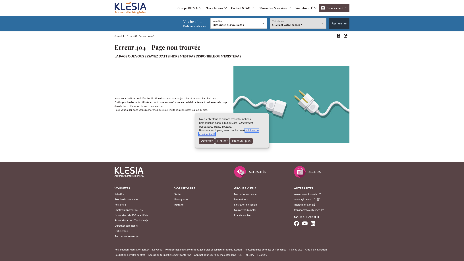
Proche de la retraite (126, 199)
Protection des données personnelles (265, 249)
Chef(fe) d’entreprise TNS (129, 209)
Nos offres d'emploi (245, 209)
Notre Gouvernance (245, 194)
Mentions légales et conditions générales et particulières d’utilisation (203, 249)
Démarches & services (272, 8)
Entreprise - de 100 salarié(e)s (131, 215)
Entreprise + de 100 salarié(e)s (131, 220)
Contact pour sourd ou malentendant (215, 254)
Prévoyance (181, 199)
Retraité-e (120, 204)
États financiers (242, 215)
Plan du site (295, 249)
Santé (177, 194)
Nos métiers (241, 199)
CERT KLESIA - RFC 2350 (253, 254)
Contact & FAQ (240, 8)
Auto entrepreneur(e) (126, 236)
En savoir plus (241, 140)
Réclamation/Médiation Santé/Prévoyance (138, 249)
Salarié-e (119, 194)
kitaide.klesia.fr (303, 204)
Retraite (178, 204)
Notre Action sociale (245, 204)
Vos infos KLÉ (304, 8)
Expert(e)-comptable (126, 225)
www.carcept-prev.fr (306, 194)
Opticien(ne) (122, 230)
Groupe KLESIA (187, 8)
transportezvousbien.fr (307, 209)
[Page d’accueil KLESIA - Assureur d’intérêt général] (130, 8)
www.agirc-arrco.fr (305, 199)
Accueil (118, 36)
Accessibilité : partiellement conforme (169, 254)
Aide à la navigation (316, 249)
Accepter (207, 140)
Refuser (222, 140)
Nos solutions (214, 8)
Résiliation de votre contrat (130, 254)
